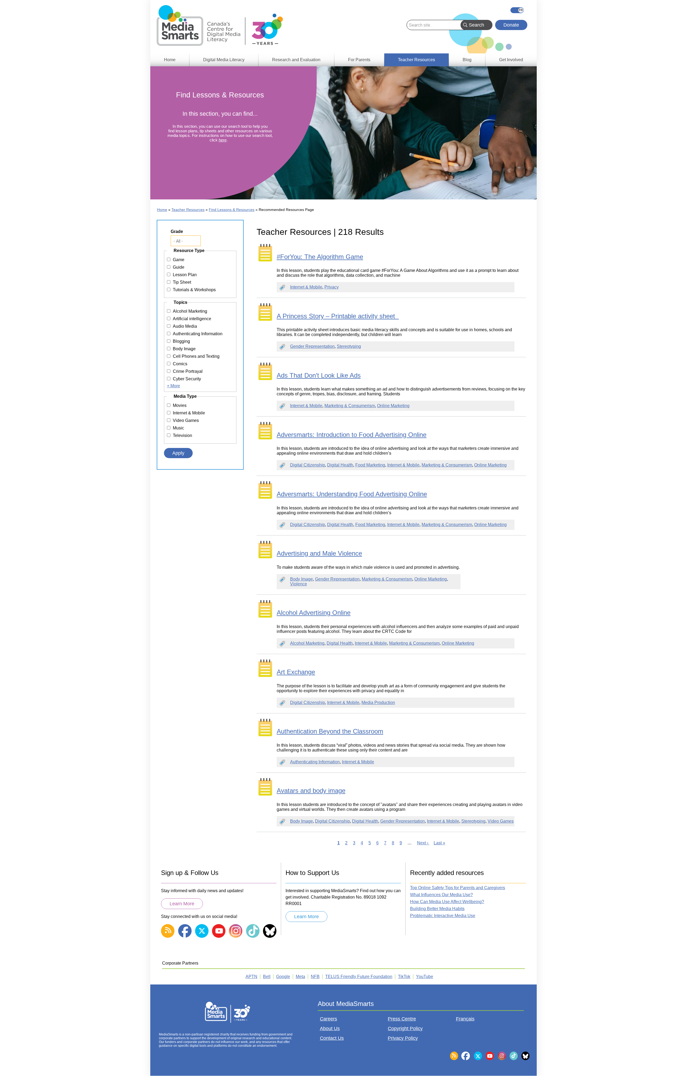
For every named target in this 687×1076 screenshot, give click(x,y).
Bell (267, 976)
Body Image (301, 579)
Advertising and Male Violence (319, 553)
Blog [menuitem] (467, 59)
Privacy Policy (403, 1038)
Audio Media (185, 326)
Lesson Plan (185, 274)
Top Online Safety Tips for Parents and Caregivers (457, 887)
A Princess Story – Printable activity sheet (338, 316)
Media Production (378, 702)
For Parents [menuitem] (359, 59)
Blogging (181, 341)
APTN (251, 976)
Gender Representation (312, 346)
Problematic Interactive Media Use (442, 915)
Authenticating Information (315, 762)
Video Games (501, 821)
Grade (177, 231)
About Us (330, 1028)
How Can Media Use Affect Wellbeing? (447, 901)
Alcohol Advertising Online (313, 612)
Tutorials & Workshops (194, 289)
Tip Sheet (182, 282)
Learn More (182, 903)
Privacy (331, 287)
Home (162, 209)
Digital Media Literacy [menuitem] (223, 59)
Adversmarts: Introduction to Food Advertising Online (351, 434)
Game (178, 259)
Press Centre (402, 1019)
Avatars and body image (311, 790)
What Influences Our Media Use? (441, 894)
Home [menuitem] (170, 59)
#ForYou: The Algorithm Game (320, 256)
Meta (300, 976)
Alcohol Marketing (307, 643)
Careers (328, 1019)
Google (283, 976)
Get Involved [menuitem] (511, 59)
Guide (178, 267)
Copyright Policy (405, 1028)
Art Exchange (296, 672)
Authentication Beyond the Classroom (330, 731)
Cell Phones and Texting (196, 356)
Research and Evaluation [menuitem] (296, 59)
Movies (180, 405)
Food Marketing (370, 465)
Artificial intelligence (192, 318)
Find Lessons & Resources (231, 209)
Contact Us (332, 1038)
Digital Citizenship (307, 465)
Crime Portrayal (188, 371)
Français (517, 10)
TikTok (404, 976)
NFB (315, 976)
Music (178, 428)
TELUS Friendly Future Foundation (358, 976)
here (222, 140)
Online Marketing (393, 405)
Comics (180, 364)
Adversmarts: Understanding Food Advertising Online (352, 494)
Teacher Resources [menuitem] (416, 59)
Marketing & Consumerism (349, 405)
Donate (511, 25)
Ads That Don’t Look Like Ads (319, 375)
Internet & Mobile (306, 287)
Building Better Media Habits (437, 908)
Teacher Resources (187, 209)
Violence (298, 584)
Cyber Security (187, 379)
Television (182, 435)
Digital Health (340, 465)
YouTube (424, 976)
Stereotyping (349, 346)
